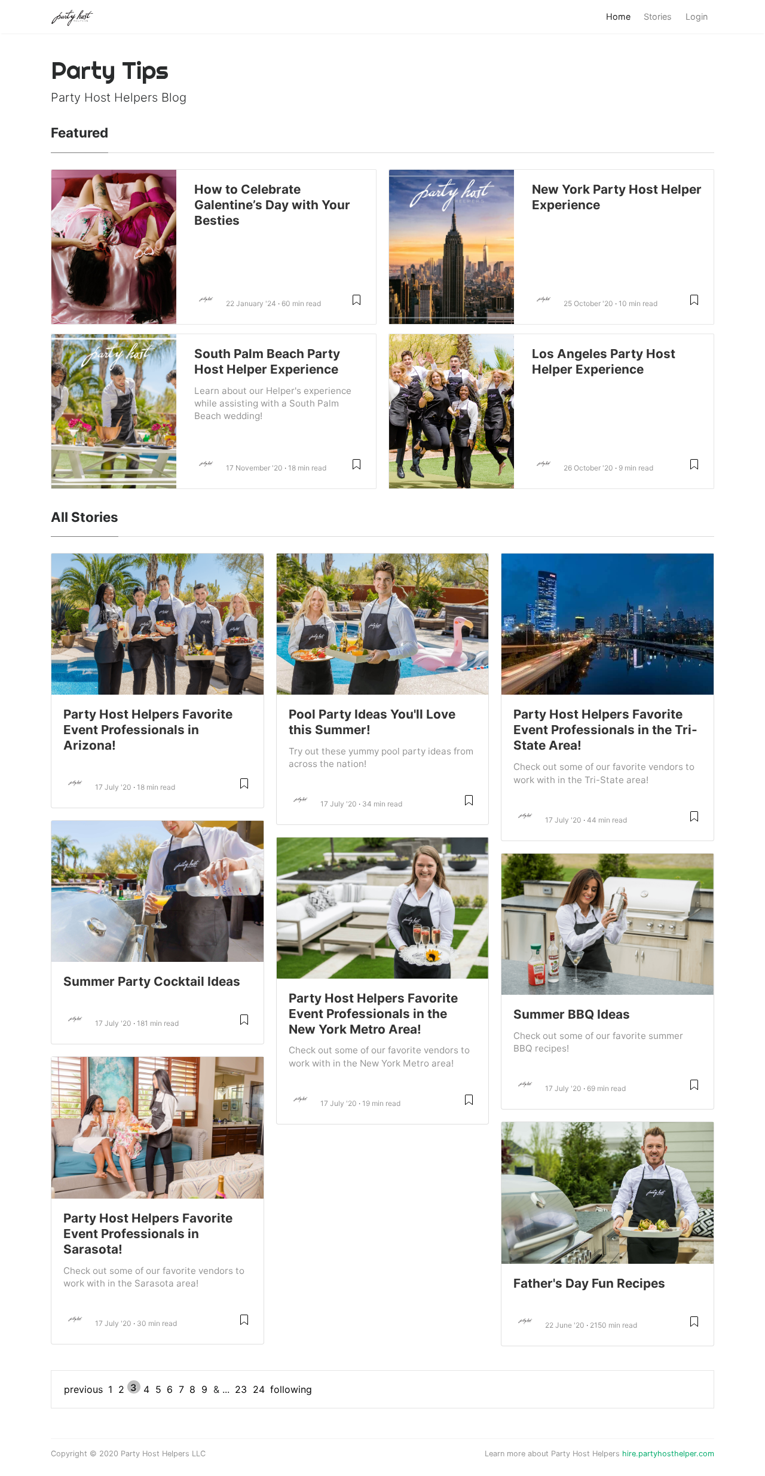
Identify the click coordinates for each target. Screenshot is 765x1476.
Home (618, 16)
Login (697, 16)
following (291, 1389)
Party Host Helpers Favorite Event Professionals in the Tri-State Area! (605, 730)
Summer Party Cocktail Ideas (151, 981)
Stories (658, 16)
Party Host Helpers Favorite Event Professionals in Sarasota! (147, 1234)
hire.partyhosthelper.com (668, 1453)
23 (241, 1389)
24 (259, 1389)
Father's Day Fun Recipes (589, 1283)
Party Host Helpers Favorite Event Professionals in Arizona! (147, 730)
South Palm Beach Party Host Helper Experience (267, 361)
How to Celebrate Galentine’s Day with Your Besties (272, 205)
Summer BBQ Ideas (571, 1014)
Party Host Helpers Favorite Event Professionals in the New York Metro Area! (373, 1014)
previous (83, 1389)
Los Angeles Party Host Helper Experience (603, 361)
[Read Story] (356, 304)
